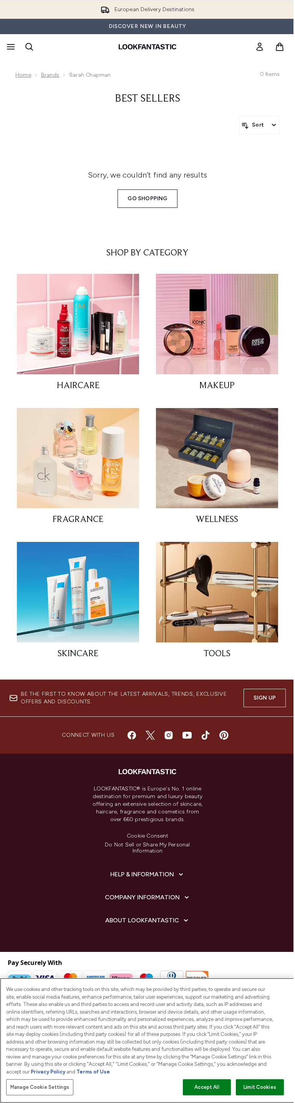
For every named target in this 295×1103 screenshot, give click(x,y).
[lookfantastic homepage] (147, 46)
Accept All (206, 1087)
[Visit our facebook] (132, 735)
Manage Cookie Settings (39, 1087)
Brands (50, 75)
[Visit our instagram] (168, 735)
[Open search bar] (29, 46)
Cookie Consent (147, 836)
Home (23, 75)
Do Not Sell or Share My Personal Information (147, 848)
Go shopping (147, 198)
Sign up (265, 698)
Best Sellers (147, 99)
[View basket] (279, 46)
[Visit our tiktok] (205, 735)
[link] (259, 46)
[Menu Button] (10, 46)
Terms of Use (93, 1072)
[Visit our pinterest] (224, 735)
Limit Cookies (260, 1087)
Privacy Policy (48, 1072)
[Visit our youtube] (187, 735)
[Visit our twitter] (150, 735)
